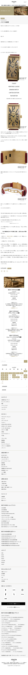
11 (6, 375)
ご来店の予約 (3, 483)
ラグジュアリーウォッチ (5, 416)
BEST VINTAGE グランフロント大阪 (8, 524)
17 (2, 377)
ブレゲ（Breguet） (4, 619)
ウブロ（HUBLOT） (17, 628)
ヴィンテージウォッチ (5, 444)
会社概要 (3, 573)
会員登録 (3, 496)
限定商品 (3, 442)
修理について (3, 474)
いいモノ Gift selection (5, 428)
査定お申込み (3, 489)
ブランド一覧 (3, 438)
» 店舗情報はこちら (14, 308)
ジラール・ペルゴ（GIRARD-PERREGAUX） (9, 631)
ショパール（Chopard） (5, 622)
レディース (3, 447)
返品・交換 (3, 464)
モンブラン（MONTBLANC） (6, 644)
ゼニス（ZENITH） (4, 630)
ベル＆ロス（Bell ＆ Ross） (17, 648)
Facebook (2, 271)
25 (6, 379)
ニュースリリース (4, 579)
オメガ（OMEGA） (21, 624)
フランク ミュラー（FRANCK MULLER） (8, 624)
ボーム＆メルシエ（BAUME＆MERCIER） (8, 649)
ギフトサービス (4, 466)
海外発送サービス (4, 470)
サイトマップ (22, 655)
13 (14, 375)
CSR (2, 577)
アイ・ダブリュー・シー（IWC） (6, 628)
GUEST (2, 564)
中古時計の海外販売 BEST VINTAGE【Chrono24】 (10, 545)
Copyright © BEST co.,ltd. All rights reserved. (14, 665)
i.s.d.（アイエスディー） (5, 433)
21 (17, 377)
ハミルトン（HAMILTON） (5, 651)
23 (25, 377)
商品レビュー (3, 500)
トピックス (3, 409)
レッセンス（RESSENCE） (5, 642)
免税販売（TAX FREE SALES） (6, 468)
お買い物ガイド (5, 452)
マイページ (4, 494)
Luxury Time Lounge (5, 515)
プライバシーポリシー (16, 655)
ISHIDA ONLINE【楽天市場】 (6, 534)
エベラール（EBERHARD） (6, 648)
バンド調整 (3, 472)
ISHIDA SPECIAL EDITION (6, 424)
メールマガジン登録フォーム (13, 603)
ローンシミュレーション (5, 461)
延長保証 (3, 462)
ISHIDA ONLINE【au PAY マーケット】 (8, 538)
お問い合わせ (3, 481)
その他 (2, 435)
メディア (3, 550)
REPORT (3, 562)
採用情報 (3, 581)
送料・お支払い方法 (4, 457)
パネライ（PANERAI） (18, 626)
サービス (3, 575)
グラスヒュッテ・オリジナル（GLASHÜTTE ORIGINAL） (11, 635)
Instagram (4, 271)
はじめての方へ (4, 455)
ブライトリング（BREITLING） (6, 626)
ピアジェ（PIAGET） (4, 633)
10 (2, 375)
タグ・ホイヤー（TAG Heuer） (15, 630)
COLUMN (3, 560)
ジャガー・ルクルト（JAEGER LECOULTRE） (9, 621)
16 (25, 375)
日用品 (2, 431)
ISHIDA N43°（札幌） (5, 511)
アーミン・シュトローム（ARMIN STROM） (8, 639)
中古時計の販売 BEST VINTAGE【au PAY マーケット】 (11, 541)
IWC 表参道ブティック (5, 521)
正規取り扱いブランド (5, 399)
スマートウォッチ (4, 420)
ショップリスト (4, 407)
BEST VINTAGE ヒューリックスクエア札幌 (9, 526)
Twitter (7, 271)
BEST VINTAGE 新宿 (5, 523)
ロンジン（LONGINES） (17, 642)
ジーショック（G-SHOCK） (17, 651)
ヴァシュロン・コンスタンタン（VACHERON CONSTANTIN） (12, 617)
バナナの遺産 (5, 22)
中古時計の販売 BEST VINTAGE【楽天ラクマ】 (9, 543)
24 (2, 379)
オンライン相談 (4, 485)
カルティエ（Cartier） (5, 615)
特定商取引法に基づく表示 (6, 655)
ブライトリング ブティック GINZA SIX (8, 519)
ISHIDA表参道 (4, 509)
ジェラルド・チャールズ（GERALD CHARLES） (9, 646)
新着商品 (3, 440)
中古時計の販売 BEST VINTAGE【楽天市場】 (9, 539)
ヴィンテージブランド (5, 401)
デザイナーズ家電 (4, 430)
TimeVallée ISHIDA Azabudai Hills (7, 513)
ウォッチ (3, 418)
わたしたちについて (6, 569)
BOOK (2, 554)
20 (14, 377)
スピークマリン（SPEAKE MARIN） (7, 640)
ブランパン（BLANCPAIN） (15, 619)
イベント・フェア (4, 405)
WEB (2, 553)
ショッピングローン (5, 459)
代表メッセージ (4, 571)
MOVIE (2, 556)
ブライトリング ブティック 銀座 (7, 517)
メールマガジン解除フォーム (13, 607)
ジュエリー (3, 422)
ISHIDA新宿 (3, 507)
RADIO (2, 558)
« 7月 (2, 383)
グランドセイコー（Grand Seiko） (7, 637)
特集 (2, 403)
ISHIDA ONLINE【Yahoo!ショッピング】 (8, 536)
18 (6, 377)
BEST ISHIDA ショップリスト (8, 505)
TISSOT (2, 18)
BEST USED (10, 236)
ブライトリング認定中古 (5, 446)
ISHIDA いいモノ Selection (6, 426)
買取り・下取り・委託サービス (6, 487)
